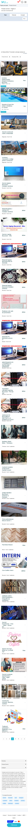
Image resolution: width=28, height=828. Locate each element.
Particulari (14, 15)
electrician (10, 803)
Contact (4, 815)
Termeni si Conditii (12, 815)
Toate (5, 15)
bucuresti (10, 797)
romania (17, 803)
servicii (4, 797)
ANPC (24, 815)
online (10, 800)
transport (21, 797)
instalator (16, 800)
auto (16, 797)
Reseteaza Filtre (15, 56)
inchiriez (23, 800)
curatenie (5, 800)
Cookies (19, 815)
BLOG (14, 817)
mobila (4, 803)
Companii (23, 15)
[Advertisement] (14, 37)
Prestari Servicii (5, 56)
